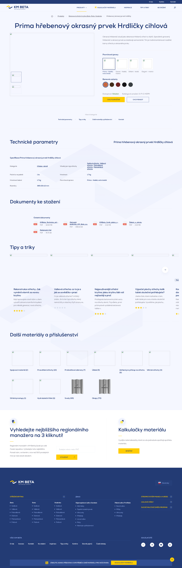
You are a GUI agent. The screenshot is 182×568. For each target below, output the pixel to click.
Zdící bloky (80, 506)
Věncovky (80, 513)
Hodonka (57, 503)
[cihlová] (105, 85)
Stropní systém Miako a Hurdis (154, 497)
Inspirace (53, 544)
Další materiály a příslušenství (102, 119)
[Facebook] (143, 545)
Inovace (21, 544)
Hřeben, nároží (42, 166)
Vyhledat (64, 457)
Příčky (118, 509)
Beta (11, 503)
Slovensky (165, 483)
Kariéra (75, 544)
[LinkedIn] (170, 545)
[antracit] (131, 85)
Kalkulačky (124, 563)
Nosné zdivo (120, 506)
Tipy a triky (82, 119)
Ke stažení (41, 544)
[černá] (124, 85)
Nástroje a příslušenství (85, 526)
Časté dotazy (101, 544)
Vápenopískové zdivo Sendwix (86, 503)
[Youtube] (161, 545)
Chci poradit (138, 100)
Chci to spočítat (113, 100)
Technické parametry (65, 119)
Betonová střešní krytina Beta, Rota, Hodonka (85, 16)
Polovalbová (15, 512)
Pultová (14, 522)
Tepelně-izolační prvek (84, 509)
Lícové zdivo (81, 519)
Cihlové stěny (147, 502)
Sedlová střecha (93, 163)
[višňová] (118, 85)
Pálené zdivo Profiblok (123, 503)
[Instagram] (152, 545)
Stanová (14, 516)
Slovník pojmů (87, 544)
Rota (34, 503)
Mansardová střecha (95, 168)
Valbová (14, 509)
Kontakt (121, 119)
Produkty (61, 16)
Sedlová (14, 506)
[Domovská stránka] (52, 16)
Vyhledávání (175, 8)
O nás (12, 544)
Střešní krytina (17, 497)
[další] (165, 270)
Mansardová (15, 519)
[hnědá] (112, 85)
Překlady (80, 516)
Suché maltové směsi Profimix (154, 507)
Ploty (79, 522)
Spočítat (129, 451)
